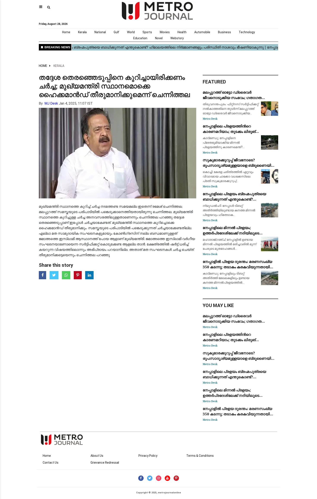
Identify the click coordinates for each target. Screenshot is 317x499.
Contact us (50, 462)
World (131, 32)
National (100, 32)
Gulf (116, 32)
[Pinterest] (176, 478)
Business (224, 32)
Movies (165, 32)
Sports (147, 32)
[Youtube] (167, 478)
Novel (159, 38)
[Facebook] (141, 478)
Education (140, 38)
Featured (214, 82)
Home (66, 32)
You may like (218, 305)
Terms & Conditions (200, 455)
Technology (247, 32)
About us (97, 455)
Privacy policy (147, 455)
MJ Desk (51, 103)
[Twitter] (149, 478)
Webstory (177, 38)
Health (182, 32)
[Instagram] (158, 478)
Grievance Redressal (105, 462)
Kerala (82, 32)
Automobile (202, 32)
